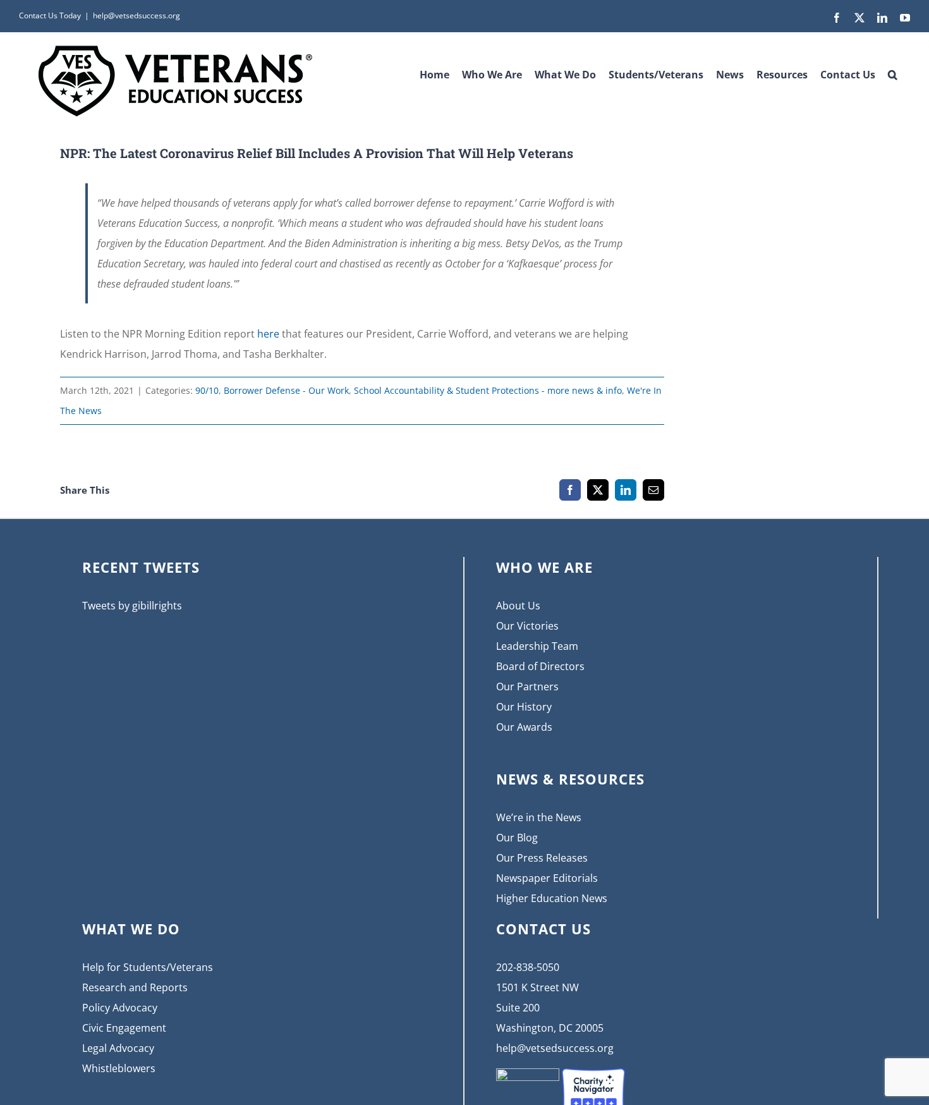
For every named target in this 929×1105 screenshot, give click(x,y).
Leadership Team (537, 646)
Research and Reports (135, 987)
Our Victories (527, 626)
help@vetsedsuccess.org (136, 15)
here (268, 334)
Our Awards (524, 727)
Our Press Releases (542, 858)
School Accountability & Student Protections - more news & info (488, 390)
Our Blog (517, 838)
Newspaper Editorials (547, 878)
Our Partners (527, 686)
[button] (892, 70)
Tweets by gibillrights (132, 606)
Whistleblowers (118, 1068)
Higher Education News (551, 898)
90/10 (207, 390)
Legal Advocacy (118, 1048)
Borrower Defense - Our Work (286, 390)
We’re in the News (538, 817)
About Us (518, 606)
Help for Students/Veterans (147, 967)
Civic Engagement (124, 1028)
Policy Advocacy (119, 1008)
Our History (524, 707)
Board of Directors (540, 666)
